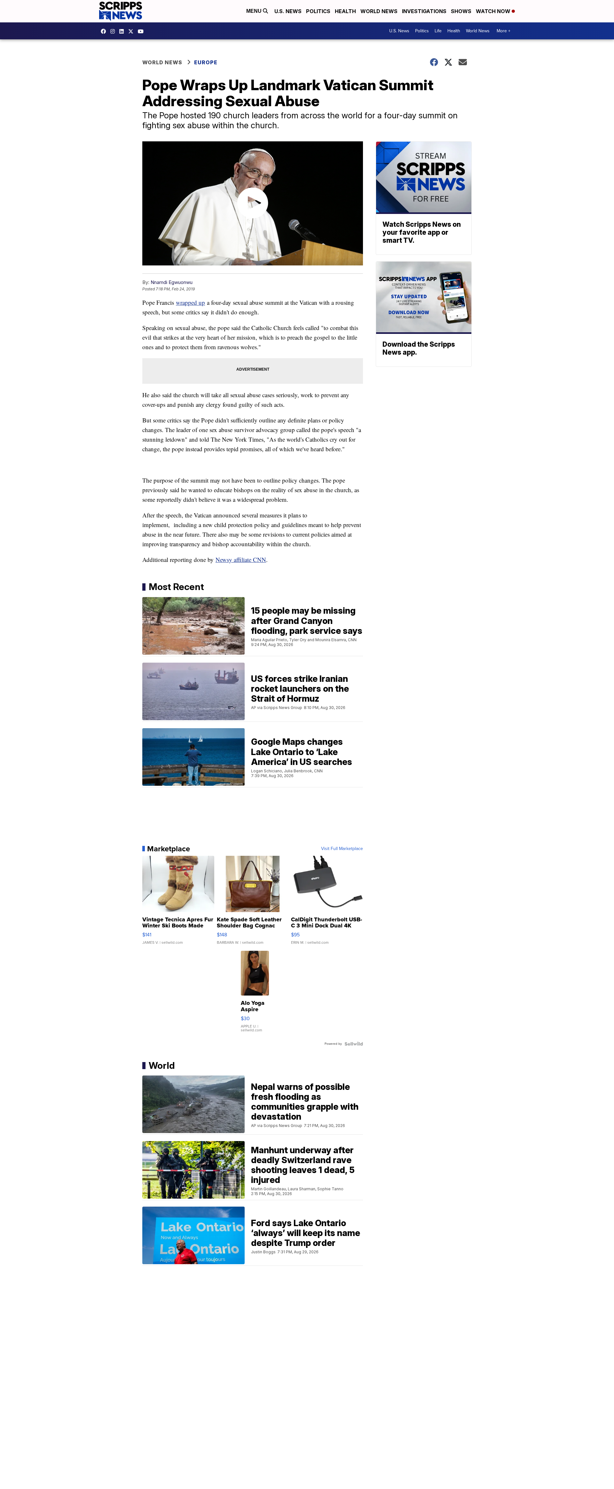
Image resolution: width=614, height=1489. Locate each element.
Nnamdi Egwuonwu (172, 282)
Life (438, 31)
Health (345, 11)
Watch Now (494, 11)
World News (379, 11)
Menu (254, 11)
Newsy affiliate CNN (241, 559)
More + (503, 31)
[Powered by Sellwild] (353, 1044)
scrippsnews (105, 31)
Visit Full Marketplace (342, 849)
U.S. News (288, 11)
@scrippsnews (142, 31)
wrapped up (190, 302)
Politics (318, 11)
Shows (461, 11)
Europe (205, 62)
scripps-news (123, 31)
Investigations (424, 11)
